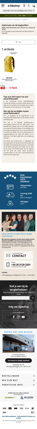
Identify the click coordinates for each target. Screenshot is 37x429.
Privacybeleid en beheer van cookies (25, 417)
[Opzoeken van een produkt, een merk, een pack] (33, 10)
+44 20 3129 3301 (20, 264)
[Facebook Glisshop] (13, 317)
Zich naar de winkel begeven (18, 361)
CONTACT (19, 256)
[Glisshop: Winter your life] (14, 6)
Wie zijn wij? (10, 380)
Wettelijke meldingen (9, 416)
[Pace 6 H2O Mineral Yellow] (9, 64)
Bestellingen (10, 376)
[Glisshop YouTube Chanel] (23, 317)
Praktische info (12, 385)
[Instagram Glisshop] (18, 317)
